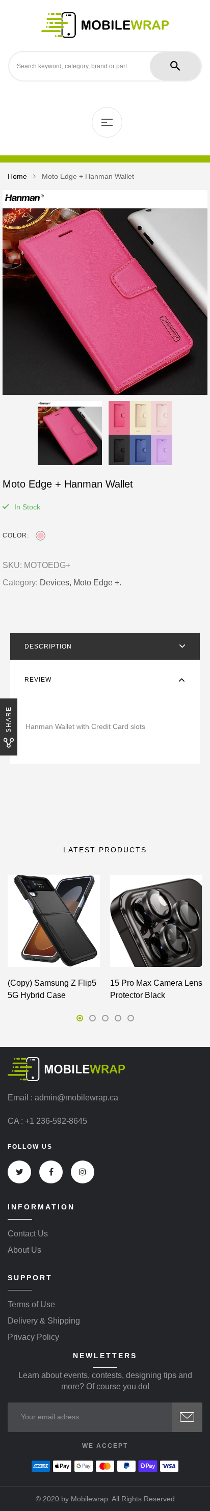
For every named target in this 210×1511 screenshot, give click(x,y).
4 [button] (118, 1018)
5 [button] (130, 1018)
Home (17, 176)
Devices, (55, 582)
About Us (24, 1250)
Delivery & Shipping (44, 1321)
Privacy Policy (33, 1337)
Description (48, 646)
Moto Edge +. (97, 582)
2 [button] (92, 1018)
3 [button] (105, 1018)
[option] (105, 292)
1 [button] (79, 1018)
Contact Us (28, 1234)
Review (37, 679)
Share (8, 719)
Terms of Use (31, 1305)
